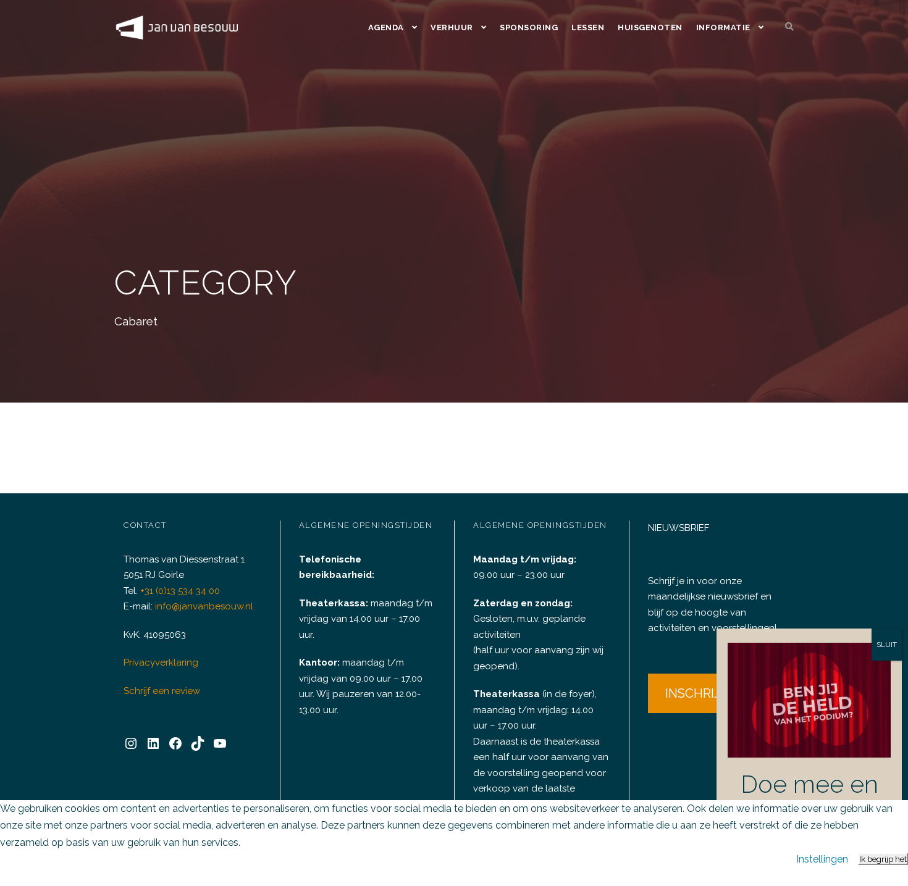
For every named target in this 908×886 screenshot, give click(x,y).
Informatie (723, 27)
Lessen (587, 27)
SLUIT (886, 644)
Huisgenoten (650, 27)
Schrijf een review (162, 690)
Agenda (386, 27)
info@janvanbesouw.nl (204, 606)
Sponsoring (529, 27)
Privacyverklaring (161, 662)
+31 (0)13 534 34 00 (180, 590)
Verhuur (452, 27)
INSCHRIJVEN (705, 693)
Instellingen (822, 859)
